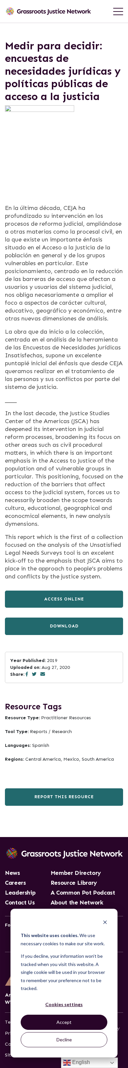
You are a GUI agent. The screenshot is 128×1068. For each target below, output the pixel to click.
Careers (15, 883)
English (80, 1062)
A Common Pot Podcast (83, 893)
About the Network (77, 903)
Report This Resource (64, 796)
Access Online (64, 599)
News (12, 873)
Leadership (20, 893)
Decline (64, 1039)
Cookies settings (64, 1004)
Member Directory (76, 873)
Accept (64, 1022)
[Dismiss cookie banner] (105, 923)
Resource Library (74, 883)
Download (64, 625)
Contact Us (19, 903)
